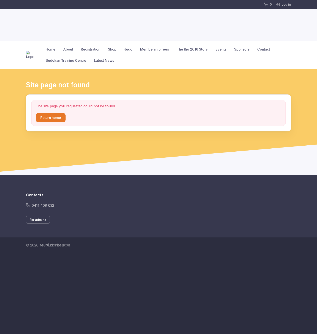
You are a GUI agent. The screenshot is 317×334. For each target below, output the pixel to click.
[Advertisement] (155, 293)
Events (220, 49)
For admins (38, 220)
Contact (263, 49)
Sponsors (242, 49)
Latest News (104, 60)
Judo (128, 49)
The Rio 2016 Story (192, 49)
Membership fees (154, 49)
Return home (50, 117)
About (68, 49)
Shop (112, 49)
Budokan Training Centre (66, 60)
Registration (90, 49)
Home (50, 49)
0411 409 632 (43, 205)
